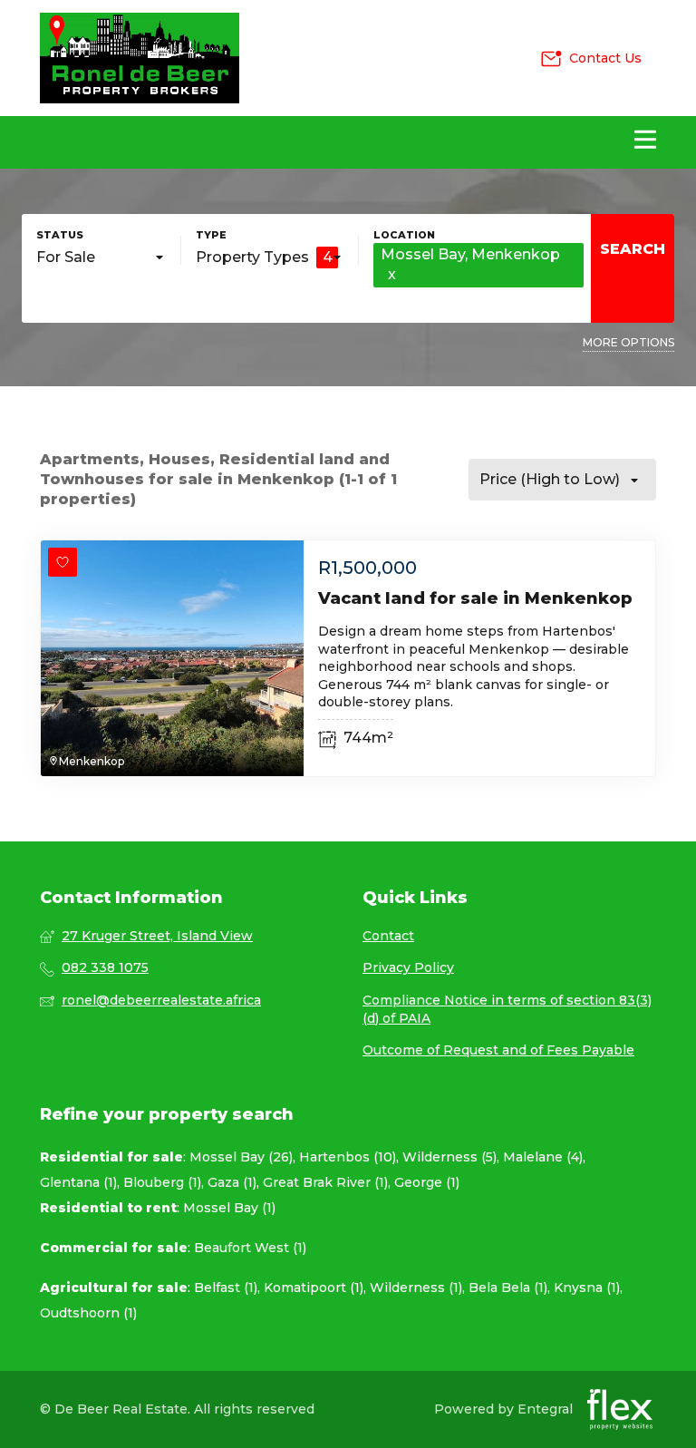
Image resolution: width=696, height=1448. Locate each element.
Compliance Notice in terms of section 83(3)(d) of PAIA (507, 1009)
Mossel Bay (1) (229, 1208)
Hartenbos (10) (347, 1157)
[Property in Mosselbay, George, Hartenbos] (139, 58)
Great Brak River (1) (325, 1182)
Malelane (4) (543, 1157)
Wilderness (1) (416, 1287)
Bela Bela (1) (508, 1287)
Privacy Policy (408, 967)
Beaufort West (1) (250, 1247)
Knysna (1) (587, 1287)
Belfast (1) (225, 1287)
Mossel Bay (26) (241, 1157)
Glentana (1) (78, 1182)
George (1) (426, 1182)
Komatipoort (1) (313, 1287)
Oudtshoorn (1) (88, 1313)
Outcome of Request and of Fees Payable (498, 1050)
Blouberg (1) (162, 1182)
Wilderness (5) (449, 1157)
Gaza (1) (232, 1182)
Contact (388, 936)
